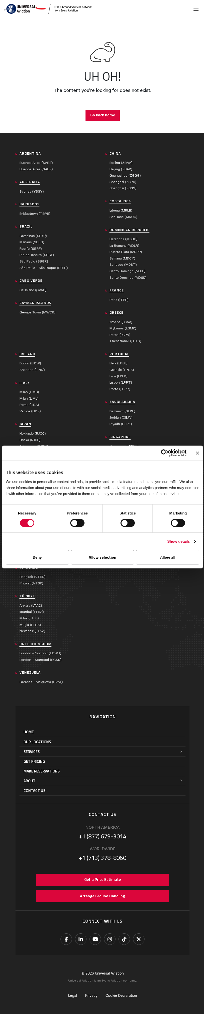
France (117, 290)
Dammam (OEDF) (122, 411)
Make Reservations (42, 771)
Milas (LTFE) (29, 618)
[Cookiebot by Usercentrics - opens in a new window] (164, 453)
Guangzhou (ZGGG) (125, 175)
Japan (25, 424)
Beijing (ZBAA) (121, 163)
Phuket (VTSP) (31, 583)
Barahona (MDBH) (124, 239)
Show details (178, 541)
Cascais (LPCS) (122, 370)
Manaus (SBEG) (32, 242)
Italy (25, 382)
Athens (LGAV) (121, 322)
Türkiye (27, 596)
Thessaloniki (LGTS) (125, 341)
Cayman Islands (35, 302)
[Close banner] (197, 453)
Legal (72, 995)
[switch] (77, 523)
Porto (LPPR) (120, 389)
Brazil (26, 226)
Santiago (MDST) (123, 264)
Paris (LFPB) (119, 300)
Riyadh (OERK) (121, 424)
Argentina (30, 153)
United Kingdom (36, 644)
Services (32, 752)
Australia (30, 182)
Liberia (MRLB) (121, 210)
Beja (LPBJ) (119, 363)
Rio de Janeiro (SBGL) (37, 255)
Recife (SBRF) (31, 249)
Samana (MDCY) (122, 258)
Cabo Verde (31, 280)
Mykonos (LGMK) (123, 328)
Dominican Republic (130, 230)
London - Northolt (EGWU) (40, 653)
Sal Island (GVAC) (33, 290)
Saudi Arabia (122, 401)
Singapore (120, 437)
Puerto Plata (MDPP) (126, 252)
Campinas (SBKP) (33, 236)
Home (29, 732)
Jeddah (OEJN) (121, 417)
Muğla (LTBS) (30, 625)
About (30, 781)
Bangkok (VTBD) (33, 577)
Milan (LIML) (29, 398)
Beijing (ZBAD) (121, 169)
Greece (117, 312)
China (115, 153)
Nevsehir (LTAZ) (32, 631)
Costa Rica (120, 201)
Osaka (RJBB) (30, 440)
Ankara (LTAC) (31, 605)
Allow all (167, 557)
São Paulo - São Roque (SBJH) (44, 268)
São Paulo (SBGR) (34, 261)
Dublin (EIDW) (30, 363)
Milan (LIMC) (29, 392)
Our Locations (37, 742)
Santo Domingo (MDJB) (128, 271)
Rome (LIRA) (29, 405)
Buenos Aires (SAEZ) (36, 169)
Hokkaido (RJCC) (33, 433)
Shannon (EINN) (32, 370)
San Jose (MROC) (123, 217)
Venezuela (30, 672)
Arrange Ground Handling (102, 896)
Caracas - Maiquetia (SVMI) (41, 682)
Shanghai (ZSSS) (123, 188)
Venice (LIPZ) (30, 411)
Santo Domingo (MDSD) (128, 277)
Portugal (119, 354)
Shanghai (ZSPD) (123, 182)
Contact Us (35, 790)
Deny (37, 557)
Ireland (27, 354)
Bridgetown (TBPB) (35, 214)
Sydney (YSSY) (32, 191)
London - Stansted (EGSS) (41, 660)
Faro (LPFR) (119, 376)
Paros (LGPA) (120, 335)
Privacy (91, 995)
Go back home (102, 115)
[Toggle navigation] (196, 9)
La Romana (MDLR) (124, 246)
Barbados (30, 204)
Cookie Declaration (121, 995)
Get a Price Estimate (102, 879)
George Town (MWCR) (38, 312)
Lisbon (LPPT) (121, 382)
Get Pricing (34, 761)
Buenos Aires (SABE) (36, 163)
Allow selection (102, 557)
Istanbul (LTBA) (32, 612)
